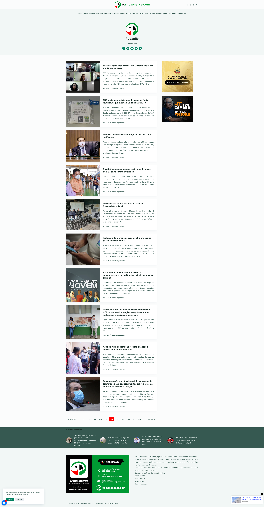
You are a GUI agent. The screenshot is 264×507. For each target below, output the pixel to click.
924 (139, 419)
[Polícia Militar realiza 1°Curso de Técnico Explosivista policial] (83, 215)
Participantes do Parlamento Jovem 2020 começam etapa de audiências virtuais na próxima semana (128, 275)
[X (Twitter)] (190, 4)
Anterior (73, 419)
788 (95, 419)
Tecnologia (144, 13)
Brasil (86, 13)
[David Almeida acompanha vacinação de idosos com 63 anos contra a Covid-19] (83, 180)
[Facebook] (187, 4)
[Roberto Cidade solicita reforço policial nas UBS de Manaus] (83, 146)
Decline (19, 499)
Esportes (116, 13)
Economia (99, 13)
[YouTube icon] (140, 48)
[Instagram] (193, 4)
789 (100, 419)
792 (117, 419)
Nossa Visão (139, 481)
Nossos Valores (141, 484)
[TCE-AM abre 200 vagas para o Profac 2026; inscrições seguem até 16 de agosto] (103, 440)
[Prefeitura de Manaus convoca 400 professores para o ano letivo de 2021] (83, 249)
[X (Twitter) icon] (132, 48)
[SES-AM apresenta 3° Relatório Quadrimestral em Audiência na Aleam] (83, 77)
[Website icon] (127, 48)
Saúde (165, 13)
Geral (80, 13)
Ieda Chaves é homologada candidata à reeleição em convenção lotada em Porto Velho (152, 440)
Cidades (92, 13)
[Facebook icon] (123, 48)
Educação (107, 13)
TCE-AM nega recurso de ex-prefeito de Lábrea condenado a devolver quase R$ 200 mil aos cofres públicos (85, 440)
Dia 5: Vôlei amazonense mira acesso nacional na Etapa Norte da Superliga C (187, 440)
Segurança (173, 13)
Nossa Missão (140, 478)
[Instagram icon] (136, 48)
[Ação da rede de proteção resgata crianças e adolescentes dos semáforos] (83, 358)
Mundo (122, 13)
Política (135, 13)
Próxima (150, 419)
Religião (159, 13)
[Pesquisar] (197, 4)
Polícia (128, 13)
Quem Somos (140, 476)
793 (122, 419)
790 (106, 419)
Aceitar (10, 499)
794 (128, 419)
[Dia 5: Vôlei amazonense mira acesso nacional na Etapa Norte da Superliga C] (170, 440)
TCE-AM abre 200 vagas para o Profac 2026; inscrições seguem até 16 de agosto (119, 440)
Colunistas (182, 13)
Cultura (152, 13)
